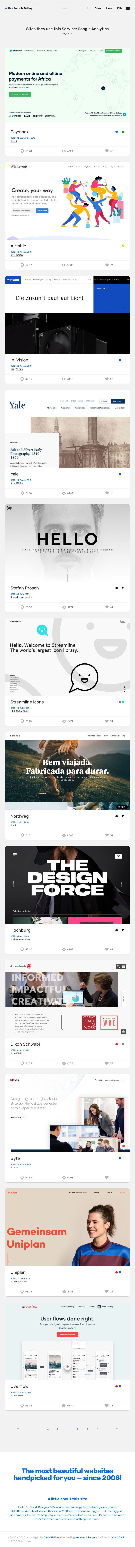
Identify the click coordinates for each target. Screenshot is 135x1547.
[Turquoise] (123, 702)
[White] (120, 131)
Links (109, 8)
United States (17, 255)
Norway (14, 1167)
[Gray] (120, 702)
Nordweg (20, 816)
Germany (25, 939)
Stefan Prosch (25, 588)
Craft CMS (118, 1537)
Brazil (13, 825)
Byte (15, 1158)
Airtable (18, 245)
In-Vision (19, 360)
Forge (91, 1537)
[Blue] (116, 131)
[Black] (116, 588)
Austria (19, 369)
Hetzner (80, 1537)
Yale (15, 474)
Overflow (20, 1386)
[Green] (123, 131)
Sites (98, 8)
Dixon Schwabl (25, 1044)
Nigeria (14, 141)
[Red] (116, 1044)
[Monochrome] (123, 588)
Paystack (20, 131)
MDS (13, 711)
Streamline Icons (27, 702)
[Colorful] (123, 245)
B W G (20, 8)
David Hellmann (53, 1537)
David (33, 1507)
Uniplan (18, 1272)
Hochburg (21, 930)
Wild (12, 369)
